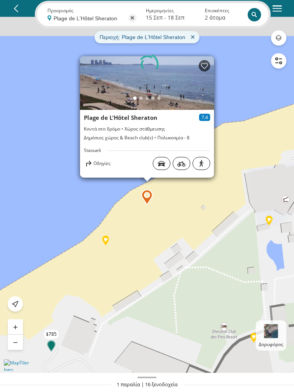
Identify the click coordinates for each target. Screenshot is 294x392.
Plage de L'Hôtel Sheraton (120, 117)
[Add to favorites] (204, 66)
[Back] (16, 8)
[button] (147, 197)
